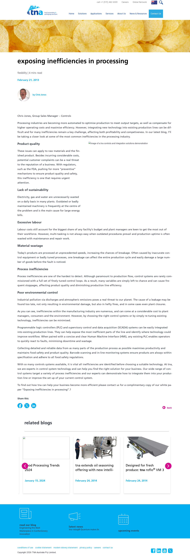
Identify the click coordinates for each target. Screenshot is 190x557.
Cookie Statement (43, 547)
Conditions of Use (25, 547)
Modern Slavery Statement (66, 547)
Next (168, 466)
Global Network (140, 2)
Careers (125, 2)
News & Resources (138, 13)
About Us (121, 13)
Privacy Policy (86, 547)
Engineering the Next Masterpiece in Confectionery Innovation (34, 531)
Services (109, 13)
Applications (96, 13)
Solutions (82, 13)
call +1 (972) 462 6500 (107, 2)
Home (71, 13)
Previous (25, 466)
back (169, 407)
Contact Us (156, 13)
